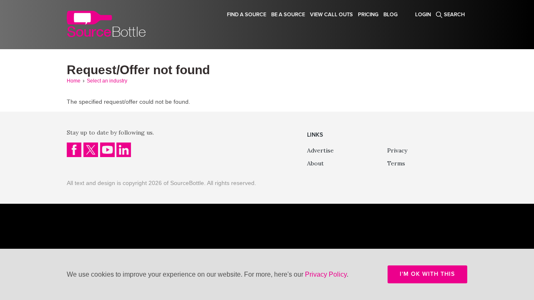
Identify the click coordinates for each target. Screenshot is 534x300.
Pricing (368, 14)
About (315, 163)
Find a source (246, 14)
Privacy (397, 150)
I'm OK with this (427, 274)
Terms (396, 163)
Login (423, 14)
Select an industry (107, 81)
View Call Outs (331, 14)
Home (74, 81)
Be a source (288, 14)
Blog (390, 14)
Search (454, 14)
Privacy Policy (326, 274)
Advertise (320, 150)
